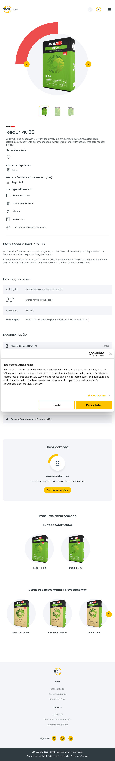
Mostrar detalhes (97, 395)
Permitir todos (93, 405)
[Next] (88, 64)
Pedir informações (57, 490)
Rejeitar (57, 405)
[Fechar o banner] (110, 354)
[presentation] (57, 346)
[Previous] (27, 64)
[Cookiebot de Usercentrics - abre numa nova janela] (91, 354)
